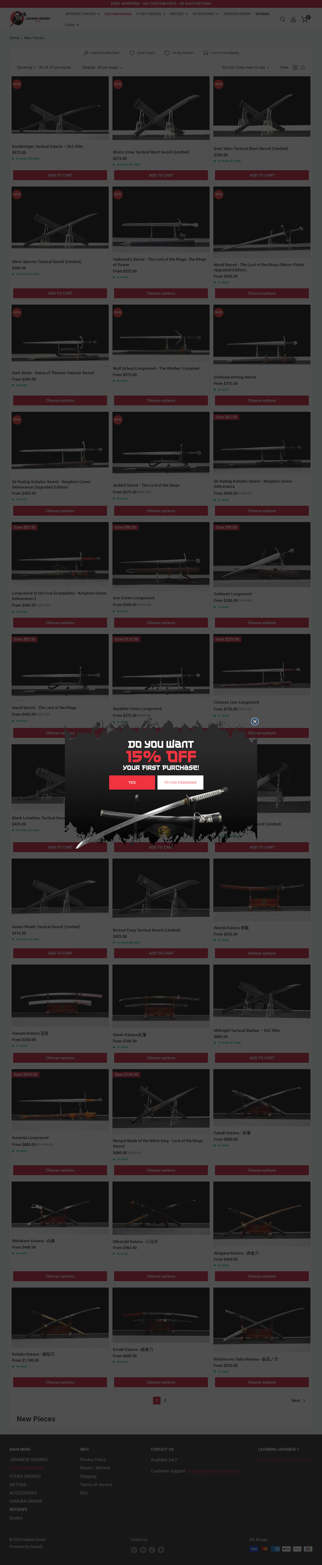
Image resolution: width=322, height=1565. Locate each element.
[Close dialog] (255, 721)
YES (132, 782)
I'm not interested (180, 782)
